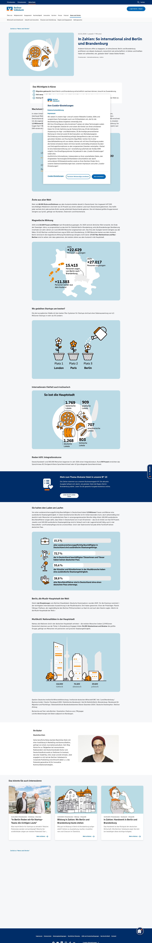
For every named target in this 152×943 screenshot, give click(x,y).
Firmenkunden (22, 2)
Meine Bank (32, 2)
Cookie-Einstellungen (56, 176)
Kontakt (113, 936)
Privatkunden (11, 2)
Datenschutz (47, 936)
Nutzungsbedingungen (59, 936)
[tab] (10, 15)
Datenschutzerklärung (56, 110)
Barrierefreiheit (105, 936)
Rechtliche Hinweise (74, 936)
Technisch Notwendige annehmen (78, 177)
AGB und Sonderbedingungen (90, 936)
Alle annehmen (99, 177)
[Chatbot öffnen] (140, 931)
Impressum (39, 936)
